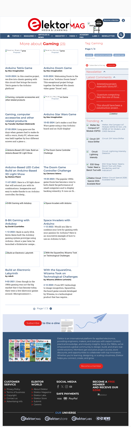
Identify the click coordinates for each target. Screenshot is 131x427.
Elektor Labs (40, 395)
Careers (37, 404)
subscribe (111, 65)
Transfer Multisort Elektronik (21, 124)
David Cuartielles (16, 226)
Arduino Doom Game (58, 68)
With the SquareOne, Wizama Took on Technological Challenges (61, 273)
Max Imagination (16, 71)
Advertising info (14, 401)
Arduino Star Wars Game (60, 114)
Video (72, 36)
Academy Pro (84, 36)
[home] (8, 36)
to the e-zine (43, 323)
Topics (15, 36)
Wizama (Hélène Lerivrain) (58, 279)
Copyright (12, 395)
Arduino (89, 55)
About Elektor (41, 389)
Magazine (29, 36)
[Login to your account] (123, 20)
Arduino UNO (119, 55)
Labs (94, 36)
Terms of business (16, 392)
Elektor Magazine (42, 392)
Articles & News (43, 36)
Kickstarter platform (103, 55)
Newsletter (108, 36)
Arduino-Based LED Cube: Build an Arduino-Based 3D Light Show (22, 171)
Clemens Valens (53, 173)
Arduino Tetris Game (18, 68)
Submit (37, 401)
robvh (11, 276)
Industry (60, 36)
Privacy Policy (13, 389)
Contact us (12, 398)
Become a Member (111, 20)
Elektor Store (40, 398)
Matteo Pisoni (14, 177)
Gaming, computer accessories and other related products (19, 118)
